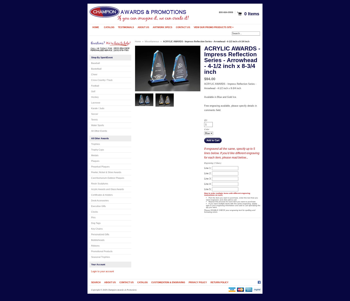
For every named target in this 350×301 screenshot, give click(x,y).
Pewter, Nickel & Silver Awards (106, 172)
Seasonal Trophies (100, 257)
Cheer (94, 74)
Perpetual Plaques (100, 166)
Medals (94, 155)
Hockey (95, 97)
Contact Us (126, 282)
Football (95, 86)
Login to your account (102, 271)
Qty (205, 119)
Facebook (259, 281)
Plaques (95, 161)
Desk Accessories (100, 200)
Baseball (95, 63)
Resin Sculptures (99, 183)
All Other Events (99, 131)
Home (138, 41)
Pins (93, 217)
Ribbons (95, 246)
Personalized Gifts (100, 234)
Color (206, 129)
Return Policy (219, 282)
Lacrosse (95, 102)
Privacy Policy (198, 282)
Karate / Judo (97, 108)
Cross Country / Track (101, 80)
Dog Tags (96, 223)
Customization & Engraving (168, 282)
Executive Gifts (98, 206)
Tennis (94, 119)
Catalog (142, 282)
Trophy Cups (97, 149)
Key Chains (97, 229)
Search (96, 282)
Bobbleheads (97, 240)
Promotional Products (101, 251)
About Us (110, 282)
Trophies (95, 144)
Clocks (94, 212)
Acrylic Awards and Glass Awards (107, 189)
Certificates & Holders (102, 195)
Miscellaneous (152, 41)
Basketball (96, 69)
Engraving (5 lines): (213, 162)
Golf (93, 91)
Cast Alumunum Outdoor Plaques (107, 178)
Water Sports (97, 125)
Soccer (94, 114)
